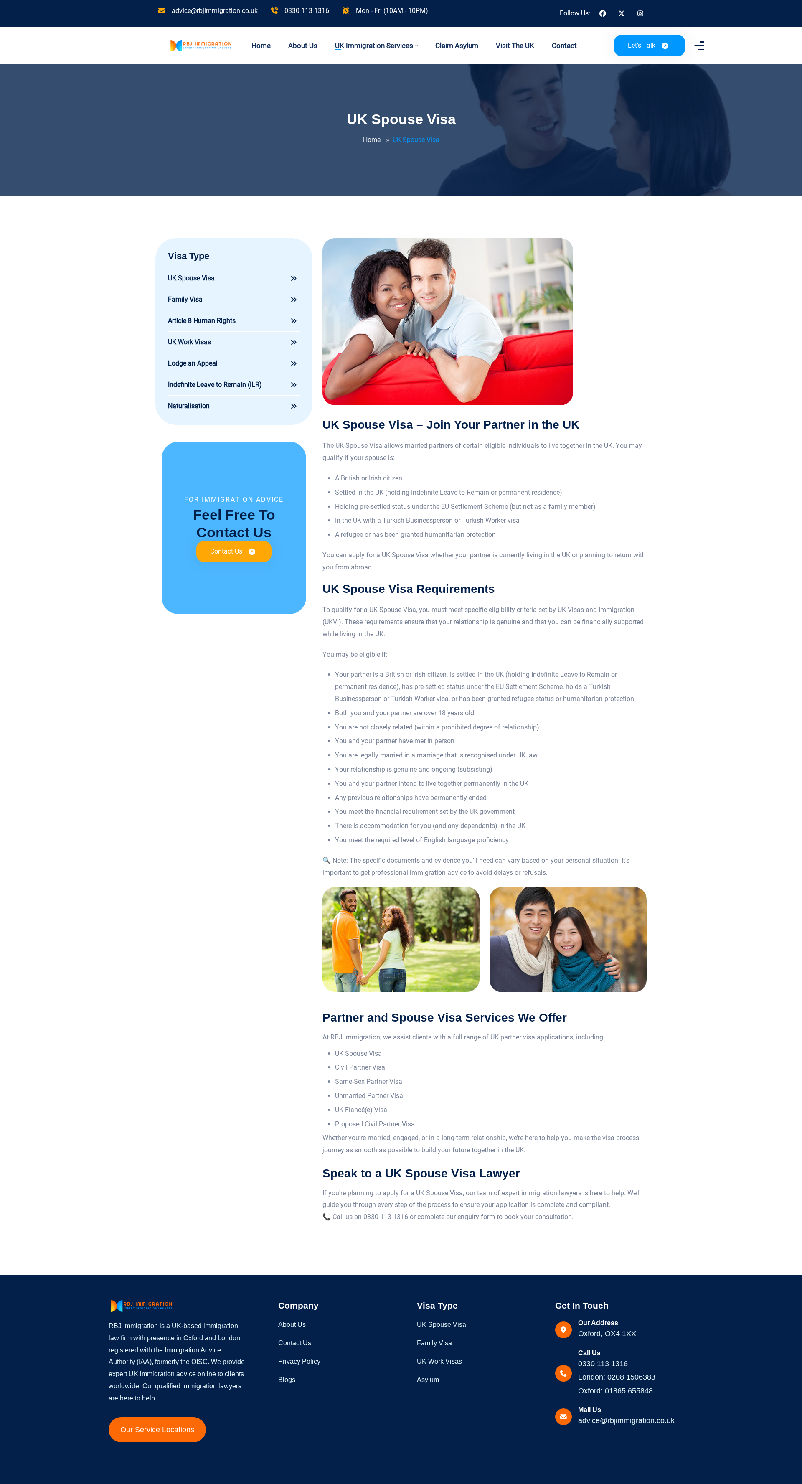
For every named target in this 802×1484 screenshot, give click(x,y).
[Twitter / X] (621, 13)
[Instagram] (640, 13)
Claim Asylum (456, 45)
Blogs (286, 1379)
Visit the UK (515, 45)
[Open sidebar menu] (698, 46)
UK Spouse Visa (441, 1324)
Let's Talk (641, 45)
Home (261, 45)
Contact (564, 45)
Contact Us (226, 551)
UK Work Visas (439, 1361)
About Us (302, 45)
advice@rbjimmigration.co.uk (214, 11)
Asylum (428, 1379)
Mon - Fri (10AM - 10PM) (391, 11)
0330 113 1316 (306, 11)
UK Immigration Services (374, 45)
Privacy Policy (299, 1361)
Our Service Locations (157, 1430)
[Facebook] (602, 13)
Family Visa (434, 1343)
